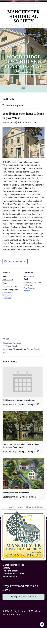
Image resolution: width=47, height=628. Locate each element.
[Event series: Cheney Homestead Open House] (38, 451)
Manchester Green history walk (16, 492)
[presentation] (23, 382)
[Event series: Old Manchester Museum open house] (38, 404)
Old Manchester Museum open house (19, 400)
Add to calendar (15, 261)
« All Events (8, 98)
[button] (23, 88)
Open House (8, 292)
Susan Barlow (29, 276)
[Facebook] (42, 624)
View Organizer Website (30, 289)
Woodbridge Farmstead (7, 296)
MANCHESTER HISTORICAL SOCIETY (23, 16)
